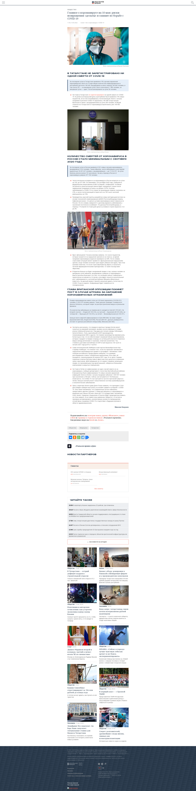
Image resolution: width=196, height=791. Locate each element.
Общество (71, 10)
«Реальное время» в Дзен (86, 446)
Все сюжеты (99, 489)
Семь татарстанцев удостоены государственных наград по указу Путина (96, 521)
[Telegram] (82, 437)
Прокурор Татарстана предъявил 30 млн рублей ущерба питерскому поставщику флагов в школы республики (113, 576)
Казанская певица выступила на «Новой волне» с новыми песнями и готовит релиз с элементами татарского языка (113, 656)
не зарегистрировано (96, 95)
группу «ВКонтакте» (110, 415)
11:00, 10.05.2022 (72, 23)
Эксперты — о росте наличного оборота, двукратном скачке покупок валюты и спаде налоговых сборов (113, 614)
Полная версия (72, 783)
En (103, 768)
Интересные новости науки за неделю (112, 736)
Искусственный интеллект (108, 473)
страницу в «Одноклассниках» (90, 418)
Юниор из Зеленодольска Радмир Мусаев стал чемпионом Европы (82, 654)
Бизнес (101, 568)
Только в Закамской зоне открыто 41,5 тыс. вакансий (80, 575)
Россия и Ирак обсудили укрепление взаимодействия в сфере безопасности (98, 510)
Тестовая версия (73, 785)
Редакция (70, 768)
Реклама (70, 771)
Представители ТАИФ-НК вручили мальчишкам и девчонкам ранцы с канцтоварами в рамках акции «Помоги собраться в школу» (113, 696)
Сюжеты (75, 466)
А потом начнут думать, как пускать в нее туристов (82, 692)
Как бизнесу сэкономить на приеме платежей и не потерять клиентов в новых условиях (80, 732)
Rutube (92, 420)
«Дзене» (100, 420)
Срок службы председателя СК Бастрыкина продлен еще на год (93, 530)
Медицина (83, 428)
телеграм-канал (94, 415)
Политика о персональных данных (79, 776)
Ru (99, 768)
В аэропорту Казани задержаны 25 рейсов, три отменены (91, 505)
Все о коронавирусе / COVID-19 (95, 23)
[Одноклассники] (74, 437)
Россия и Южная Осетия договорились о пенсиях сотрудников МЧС (95, 525)
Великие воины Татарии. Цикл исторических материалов (81, 481)
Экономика (71, 723)
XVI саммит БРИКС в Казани (81, 473)
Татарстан (95, 428)
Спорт (69, 647)
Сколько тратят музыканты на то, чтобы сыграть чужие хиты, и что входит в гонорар (81, 614)
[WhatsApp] (78, 437)
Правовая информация (75, 773)
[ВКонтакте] (70, 437)
